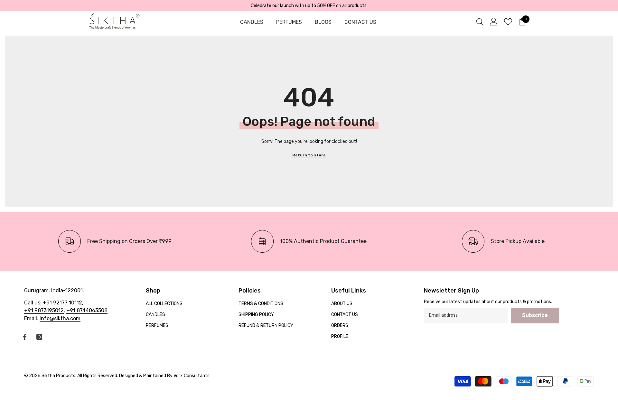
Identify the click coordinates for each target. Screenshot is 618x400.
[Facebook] (25, 337)
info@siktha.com (60, 318)
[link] (115, 241)
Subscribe (535, 315)
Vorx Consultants (191, 375)
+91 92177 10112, (63, 303)
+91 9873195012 (44, 310)
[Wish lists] (508, 22)
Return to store (309, 155)
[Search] (479, 21)
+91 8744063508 (87, 310)
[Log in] (494, 21)
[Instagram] (39, 337)
